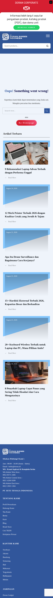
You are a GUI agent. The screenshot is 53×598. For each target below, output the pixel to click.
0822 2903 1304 (9, 486)
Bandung (6, 557)
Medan (5, 580)
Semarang (6, 561)
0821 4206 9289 (9, 480)
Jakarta (5, 553)
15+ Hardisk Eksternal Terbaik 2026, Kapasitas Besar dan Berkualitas (26, 293)
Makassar (6, 568)
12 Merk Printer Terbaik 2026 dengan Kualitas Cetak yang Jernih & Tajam (26, 205)
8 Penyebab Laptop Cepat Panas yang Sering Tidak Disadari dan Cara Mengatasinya (26, 382)
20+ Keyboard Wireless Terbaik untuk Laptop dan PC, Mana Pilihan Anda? (26, 337)
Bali (4, 565)
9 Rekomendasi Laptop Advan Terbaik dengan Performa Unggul (26, 162)
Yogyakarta (7, 572)
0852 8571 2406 (9, 475)
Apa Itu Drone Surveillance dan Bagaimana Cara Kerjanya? (26, 249)
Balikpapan (7, 576)
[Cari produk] (47, 46)
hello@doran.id (15, 467)
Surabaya (6, 550)
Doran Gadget (8, 595)
